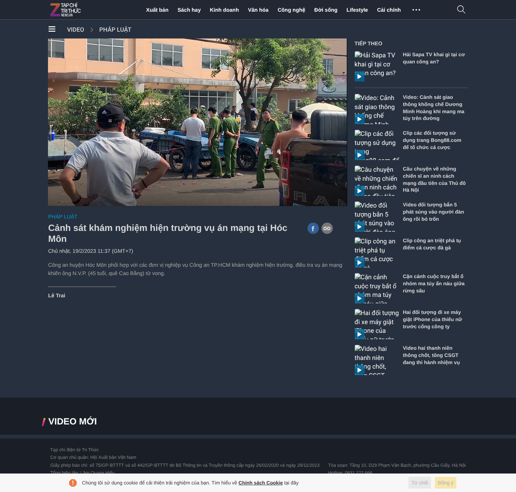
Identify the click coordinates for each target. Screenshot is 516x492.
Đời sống (325, 10)
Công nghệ (291, 10)
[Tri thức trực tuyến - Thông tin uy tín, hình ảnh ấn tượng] (82, 10)
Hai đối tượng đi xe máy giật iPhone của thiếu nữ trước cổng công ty (432, 319)
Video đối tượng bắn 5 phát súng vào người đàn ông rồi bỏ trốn (433, 212)
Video (75, 29)
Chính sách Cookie (261, 483)
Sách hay (189, 10)
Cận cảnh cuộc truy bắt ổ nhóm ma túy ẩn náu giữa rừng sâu (434, 284)
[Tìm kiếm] (461, 10)
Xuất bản (157, 10)
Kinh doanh (224, 10)
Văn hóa (258, 10)
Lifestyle (357, 10)
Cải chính (389, 10)
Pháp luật (115, 29)
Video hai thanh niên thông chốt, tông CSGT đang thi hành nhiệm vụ (431, 355)
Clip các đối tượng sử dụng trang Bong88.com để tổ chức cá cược (432, 140)
